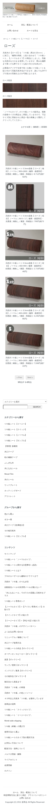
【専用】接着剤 (10, 446)
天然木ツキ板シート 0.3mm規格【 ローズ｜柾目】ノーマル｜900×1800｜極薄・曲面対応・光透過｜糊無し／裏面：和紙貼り (24, 360)
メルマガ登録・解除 (12, 754)
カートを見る (32, 31)
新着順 (44, 127)
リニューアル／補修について (16, 637)
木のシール (9, 479)
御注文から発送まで (12, 682)
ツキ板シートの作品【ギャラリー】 (19, 648)
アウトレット (10, 496)
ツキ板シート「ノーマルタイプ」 (18, 559)
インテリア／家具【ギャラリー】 (18, 671)
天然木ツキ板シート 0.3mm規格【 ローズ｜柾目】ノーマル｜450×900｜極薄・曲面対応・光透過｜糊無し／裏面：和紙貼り (24, 266)
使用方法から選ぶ (11, 732)
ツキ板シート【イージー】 (15, 424)
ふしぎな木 (9, 463)
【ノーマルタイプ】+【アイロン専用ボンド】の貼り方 (24, 608)
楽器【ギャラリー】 (12, 659)
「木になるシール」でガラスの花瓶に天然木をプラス (24, 594)
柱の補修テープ (10, 457)
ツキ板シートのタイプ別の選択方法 (19, 737)
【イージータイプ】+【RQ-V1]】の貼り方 (22, 621)
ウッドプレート (10, 485)
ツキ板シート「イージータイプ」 (18, 715)
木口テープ (9, 452)
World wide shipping (12, 721)
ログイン (8, 771)
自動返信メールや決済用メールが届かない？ (23, 587)
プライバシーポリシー (37, 795)
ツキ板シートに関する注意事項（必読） (21, 565)
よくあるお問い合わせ (13, 632)
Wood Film (8, 474)
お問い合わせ (12, 31)
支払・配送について (29, 25)
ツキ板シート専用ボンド (14, 601)
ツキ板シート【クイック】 (15, 429)
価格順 (36, 127)
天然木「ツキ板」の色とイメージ (18, 693)
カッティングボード (12, 491)
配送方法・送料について (14, 748)
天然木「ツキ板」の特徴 (14, 687)
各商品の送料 (10, 704)
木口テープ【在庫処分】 (14, 525)
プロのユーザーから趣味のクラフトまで (21, 576)
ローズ (35, 39)
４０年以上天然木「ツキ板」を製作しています (24, 698)
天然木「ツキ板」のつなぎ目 (16, 582)
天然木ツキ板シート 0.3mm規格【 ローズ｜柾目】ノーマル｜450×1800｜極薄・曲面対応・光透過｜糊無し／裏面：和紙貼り (24, 313)
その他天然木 (10, 531)
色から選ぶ (9, 514)
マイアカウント (10, 760)
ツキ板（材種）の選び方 (14, 726)
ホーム (10, 25)
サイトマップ (10, 554)
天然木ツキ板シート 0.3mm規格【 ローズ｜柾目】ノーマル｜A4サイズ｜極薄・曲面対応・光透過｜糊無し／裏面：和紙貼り (24, 218)
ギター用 (8, 519)
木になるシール (10, 468)
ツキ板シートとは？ (12, 570)
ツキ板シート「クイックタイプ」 (18, 710)
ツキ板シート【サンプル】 (15, 441)
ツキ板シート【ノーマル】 (20, 39)
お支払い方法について (13, 743)
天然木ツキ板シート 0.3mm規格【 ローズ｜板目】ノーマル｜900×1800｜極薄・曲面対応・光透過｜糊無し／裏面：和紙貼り (24, 171)
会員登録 (8, 765)
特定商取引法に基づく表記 (15, 795)
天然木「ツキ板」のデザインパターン (20, 626)
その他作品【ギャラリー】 (15, 676)
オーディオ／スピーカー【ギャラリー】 (21, 654)
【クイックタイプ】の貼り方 (16, 615)
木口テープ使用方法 (12, 643)
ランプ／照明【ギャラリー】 (16, 665)
